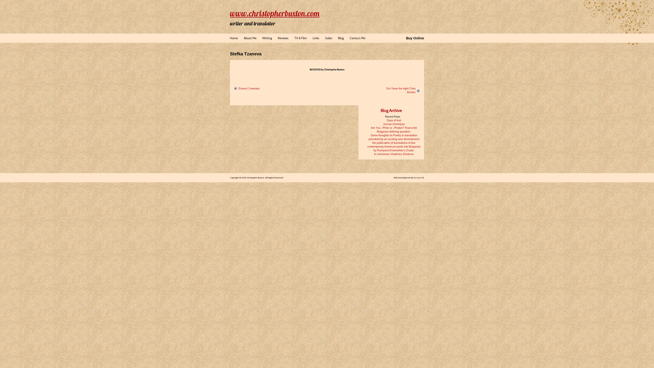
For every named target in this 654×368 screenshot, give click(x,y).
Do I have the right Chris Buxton (401, 90)
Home (234, 38)
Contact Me (357, 38)
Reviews (283, 38)
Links (316, 38)
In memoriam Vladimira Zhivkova (394, 154)
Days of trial (394, 120)
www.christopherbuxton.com (275, 13)
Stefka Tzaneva (245, 53)
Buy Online (415, 38)
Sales (328, 38)
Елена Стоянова (249, 88)
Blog (341, 38)
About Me (250, 38)
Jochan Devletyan (394, 124)
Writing (267, 38)
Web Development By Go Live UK (409, 177)
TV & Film (300, 38)
